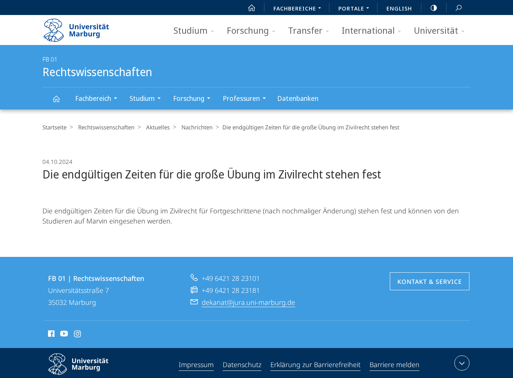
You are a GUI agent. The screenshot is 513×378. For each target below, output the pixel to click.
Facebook (50, 335)
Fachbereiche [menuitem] (294, 8)
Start (251, 7)
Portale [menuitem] (351, 8)
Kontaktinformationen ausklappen (461, 363)
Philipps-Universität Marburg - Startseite (89, 27)
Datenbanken (297, 98)
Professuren (241, 98)
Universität (436, 30)
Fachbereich (93, 98)
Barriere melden (394, 364)
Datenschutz (242, 364)
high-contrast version (433, 7)
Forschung (248, 30)
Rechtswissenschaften (55, 98)
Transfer (305, 30)
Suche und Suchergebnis (459, 7)
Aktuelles (158, 127)
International (368, 30)
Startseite (54, 127)
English (399, 8)
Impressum (196, 364)
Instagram (78, 335)
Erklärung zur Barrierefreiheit (315, 364)
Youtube (63, 335)
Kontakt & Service (429, 282)
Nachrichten (197, 127)
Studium (191, 30)
